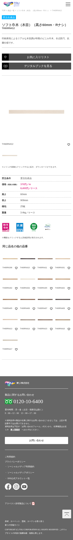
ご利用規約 (10, 457)
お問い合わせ (36, 440)
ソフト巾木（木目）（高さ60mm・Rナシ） (33, 10)
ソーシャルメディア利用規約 (20, 466)
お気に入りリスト (38, 57)
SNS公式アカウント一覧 (18, 478)
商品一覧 (11, 10)
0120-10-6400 (28, 401)
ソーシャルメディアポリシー (20, 472)
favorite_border (68, 144)
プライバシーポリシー (15, 461)
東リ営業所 (15, 430)
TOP (3, 10)
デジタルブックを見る (38, 65)
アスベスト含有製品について (18, 503)
